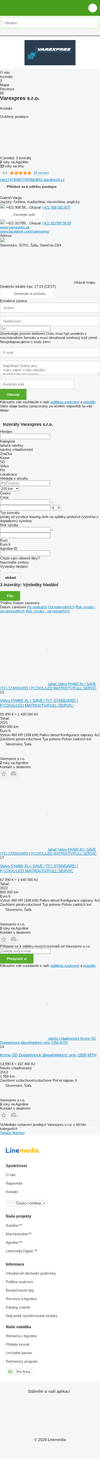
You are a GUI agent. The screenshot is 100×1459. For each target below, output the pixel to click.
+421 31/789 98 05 (56, 223)
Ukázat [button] (35, 207)
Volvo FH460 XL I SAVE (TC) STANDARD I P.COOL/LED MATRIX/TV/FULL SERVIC (39, 703)
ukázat (10, 577)
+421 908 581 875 (56, 207)
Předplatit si (17, 959)
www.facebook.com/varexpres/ (24, 231)
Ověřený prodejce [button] (14, 117)
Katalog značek (18, 1307)
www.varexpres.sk (15, 227)
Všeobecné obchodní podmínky (31, 1273)
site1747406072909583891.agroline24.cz (32, 180)
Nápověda (14, 1183)
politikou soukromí (64, 402)
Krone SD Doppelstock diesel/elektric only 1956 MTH (48, 1055)
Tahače (6, 1133)
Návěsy (18, 1133)
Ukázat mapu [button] (84, 282)
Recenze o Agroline (21, 1299)
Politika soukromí (19, 1282)
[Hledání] (93, 23)
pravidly (89, 402)
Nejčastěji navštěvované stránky (32, 1316)
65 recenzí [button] (41, 173)
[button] (92, 8)
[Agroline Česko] (31, 8)
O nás (11, 1175)
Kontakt (12, 1192)
